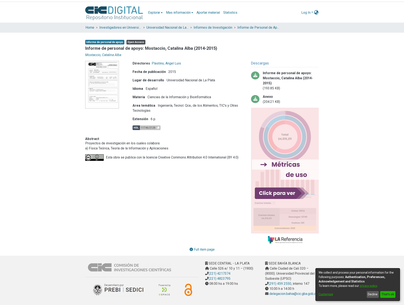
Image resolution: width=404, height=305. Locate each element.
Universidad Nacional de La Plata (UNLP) (167, 28)
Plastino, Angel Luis (166, 63)
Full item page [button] (204, 249)
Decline (372, 294)
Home (89, 28)
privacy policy (368, 286)
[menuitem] (155, 12)
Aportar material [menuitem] (208, 13)
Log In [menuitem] (306, 13)
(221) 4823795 (219, 279)
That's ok (387, 294)
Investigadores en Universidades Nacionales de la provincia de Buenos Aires (120, 28)
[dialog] (358, 284)
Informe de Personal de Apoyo (258, 28)
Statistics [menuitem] (230, 13)
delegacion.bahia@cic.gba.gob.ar (292, 294)
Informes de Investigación (213, 28)
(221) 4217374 (219, 273)
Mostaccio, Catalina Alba (103, 55)
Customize (326, 294)
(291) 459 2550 (279, 284)
